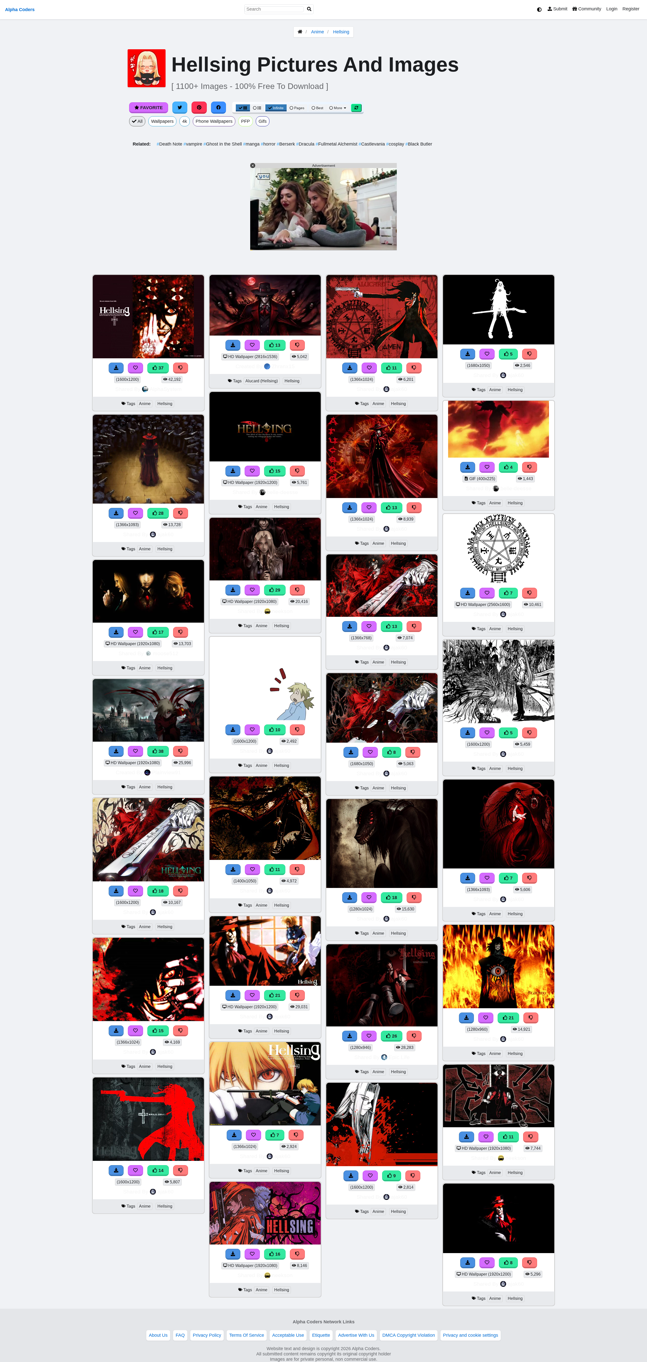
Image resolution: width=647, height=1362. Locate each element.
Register (630, 8)
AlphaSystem (166, 389)
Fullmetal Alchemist (337, 144)
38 (160, 751)
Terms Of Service (246, 1335)
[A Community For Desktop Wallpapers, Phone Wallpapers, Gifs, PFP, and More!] (300, 31)
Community (589, 8)
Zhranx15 (283, 366)
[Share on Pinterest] (199, 108)
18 (160, 891)
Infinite (278, 108)
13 (277, 345)
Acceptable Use (288, 1335)
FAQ (180, 1335)
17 (160, 632)
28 (160, 513)
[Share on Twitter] (180, 108)
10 (277, 729)
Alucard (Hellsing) (261, 381)
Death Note (170, 144)
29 (277, 590)
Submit (559, 8)
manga (252, 144)
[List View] (257, 107)
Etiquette (321, 1335)
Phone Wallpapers (214, 121)
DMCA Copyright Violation (408, 1335)
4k (184, 121)
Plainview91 (166, 772)
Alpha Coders (20, 9)
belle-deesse (282, 492)
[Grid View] (243, 107)
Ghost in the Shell (223, 144)
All (139, 121)
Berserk (286, 144)
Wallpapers (162, 121)
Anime (317, 31)
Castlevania (372, 144)
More (338, 108)
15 (160, 1030)
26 (394, 1036)
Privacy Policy (207, 1335)
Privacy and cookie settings (470, 1335)
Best (319, 108)
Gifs (263, 121)
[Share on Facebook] (218, 108)
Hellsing (341, 31)
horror (269, 144)
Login (611, 8)
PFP (245, 121)
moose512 (165, 653)
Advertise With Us (356, 1335)
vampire (193, 144)
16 (277, 1254)
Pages (299, 108)
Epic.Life (399, 1057)
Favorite (151, 107)
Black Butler (418, 144)
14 (160, 1170)
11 (277, 869)
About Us (158, 1335)
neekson (282, 611)
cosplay (395, 144)
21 (277, 995)
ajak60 (165, 534)
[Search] (309, 9)
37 (160, 367)
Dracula (306, 144)
